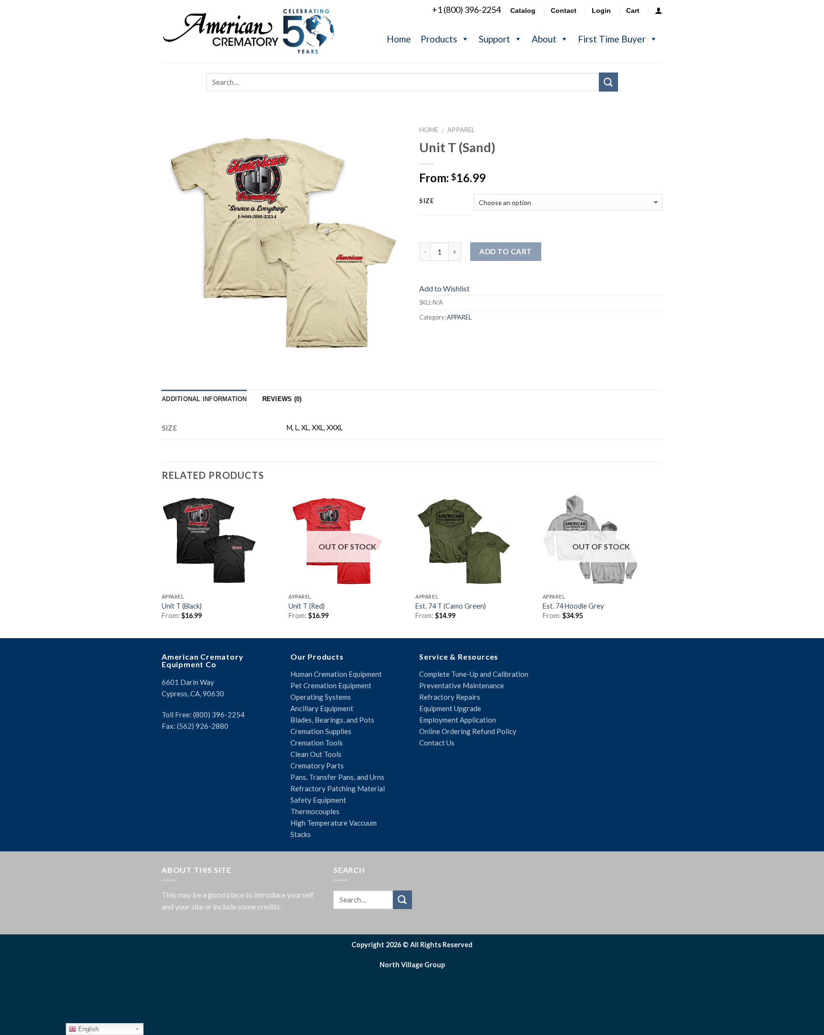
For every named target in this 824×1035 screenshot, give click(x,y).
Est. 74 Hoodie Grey (573, 606)
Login (601, 10)
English (87, 1029)
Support (494, 38)
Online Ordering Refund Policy (467, 731)
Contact (564, 10)
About (544, 38)
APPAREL (461, 130)
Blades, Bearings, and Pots (332, 719)
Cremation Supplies (320, 731)
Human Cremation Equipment (336, 674)
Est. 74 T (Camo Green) (450, 606)
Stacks (300, 834)
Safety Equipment (318, 800)
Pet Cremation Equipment (330, 685)
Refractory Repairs (449, 697)
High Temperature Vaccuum (333, 822)
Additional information (204, 399)
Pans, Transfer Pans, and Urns (337, 777)
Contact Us (436, 742)
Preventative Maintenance (461, 685)
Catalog (523, 10)
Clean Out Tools (315, 754)
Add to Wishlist (444, 288)
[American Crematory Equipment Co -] (257, 31)
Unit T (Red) (306, 606)
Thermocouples (315, 811)
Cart (632, 10)
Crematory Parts (317, 765)
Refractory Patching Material (337, 788)
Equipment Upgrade (450, 708)
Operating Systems (320, 697)
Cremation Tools (316, 742)
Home (399, 38)
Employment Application (457, 719)
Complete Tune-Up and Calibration (473, 674)
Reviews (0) (282, 399)
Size (426, 201)
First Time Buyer (612, 38)
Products (439, 38)
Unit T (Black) (182, 606)
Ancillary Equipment (321, 708)
